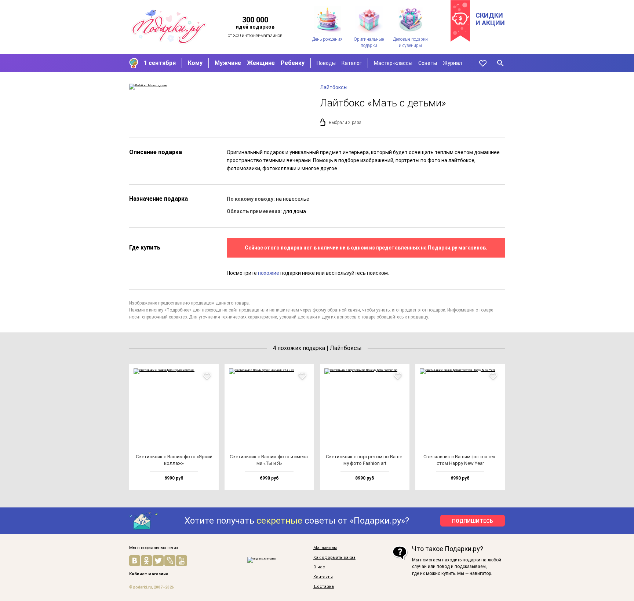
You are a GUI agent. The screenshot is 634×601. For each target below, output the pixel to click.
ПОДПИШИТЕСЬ (472, 521)
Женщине (261, 62)
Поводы (326, 63)
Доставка (323, 586)
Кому (195, 62)
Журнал (452, 63)
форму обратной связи (336, 310)
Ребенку (293, 62)
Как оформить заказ (334, 558)
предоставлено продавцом (186, 303)
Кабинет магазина (148, 574)
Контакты (323, 577)
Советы (427, 63)
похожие (268, 273)
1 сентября (160, 62)
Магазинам (325, 548)
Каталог (352, 63)
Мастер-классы (393, 63)
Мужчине (228, 62)
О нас (319, 567)
